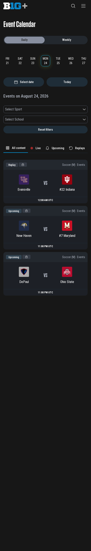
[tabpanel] (45, 224)
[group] (45, 40)
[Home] (15, 6)
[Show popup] (84, 109)
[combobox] (43, 109)
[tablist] (45, 148)
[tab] (15, 148)
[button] (73, 6)
